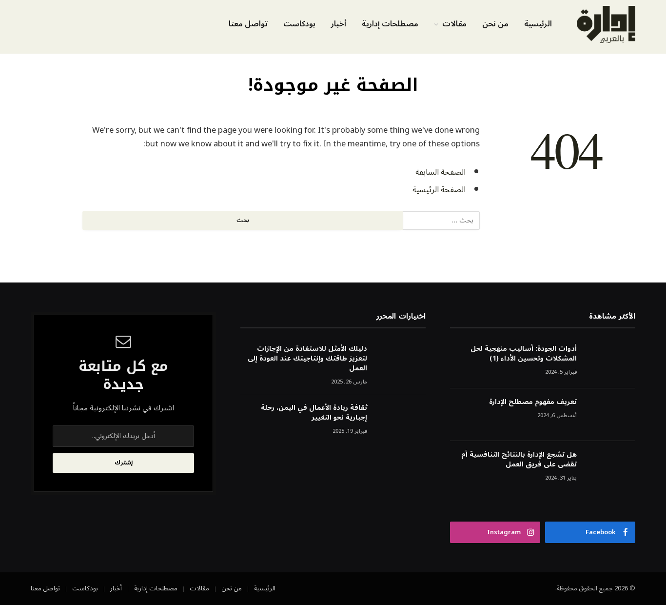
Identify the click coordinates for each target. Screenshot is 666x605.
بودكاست (299, 24)
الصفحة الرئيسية (439, 189)
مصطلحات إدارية (390, 24)
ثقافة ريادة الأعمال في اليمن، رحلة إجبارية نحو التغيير (314, 413)
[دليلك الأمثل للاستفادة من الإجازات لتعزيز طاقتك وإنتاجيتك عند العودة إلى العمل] (401, 362)
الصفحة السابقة (440, 172)
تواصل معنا (248, 24)
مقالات (454, 24)
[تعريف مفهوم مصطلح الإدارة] (610, 415)
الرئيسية (538, 24)
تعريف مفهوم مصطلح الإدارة (533, 402)
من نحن (495, 24)
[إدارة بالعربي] (606, 24)
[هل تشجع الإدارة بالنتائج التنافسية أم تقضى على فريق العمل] (610, 467)
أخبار (338, 24)
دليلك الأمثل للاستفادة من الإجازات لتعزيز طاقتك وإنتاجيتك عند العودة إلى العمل (307, 358)
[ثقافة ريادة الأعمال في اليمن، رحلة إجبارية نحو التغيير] (401, 421)
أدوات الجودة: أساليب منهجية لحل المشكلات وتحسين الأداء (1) (523, 353)
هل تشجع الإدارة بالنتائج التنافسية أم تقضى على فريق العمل (519, 459)
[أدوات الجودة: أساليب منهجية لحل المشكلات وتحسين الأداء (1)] (610, 362)
